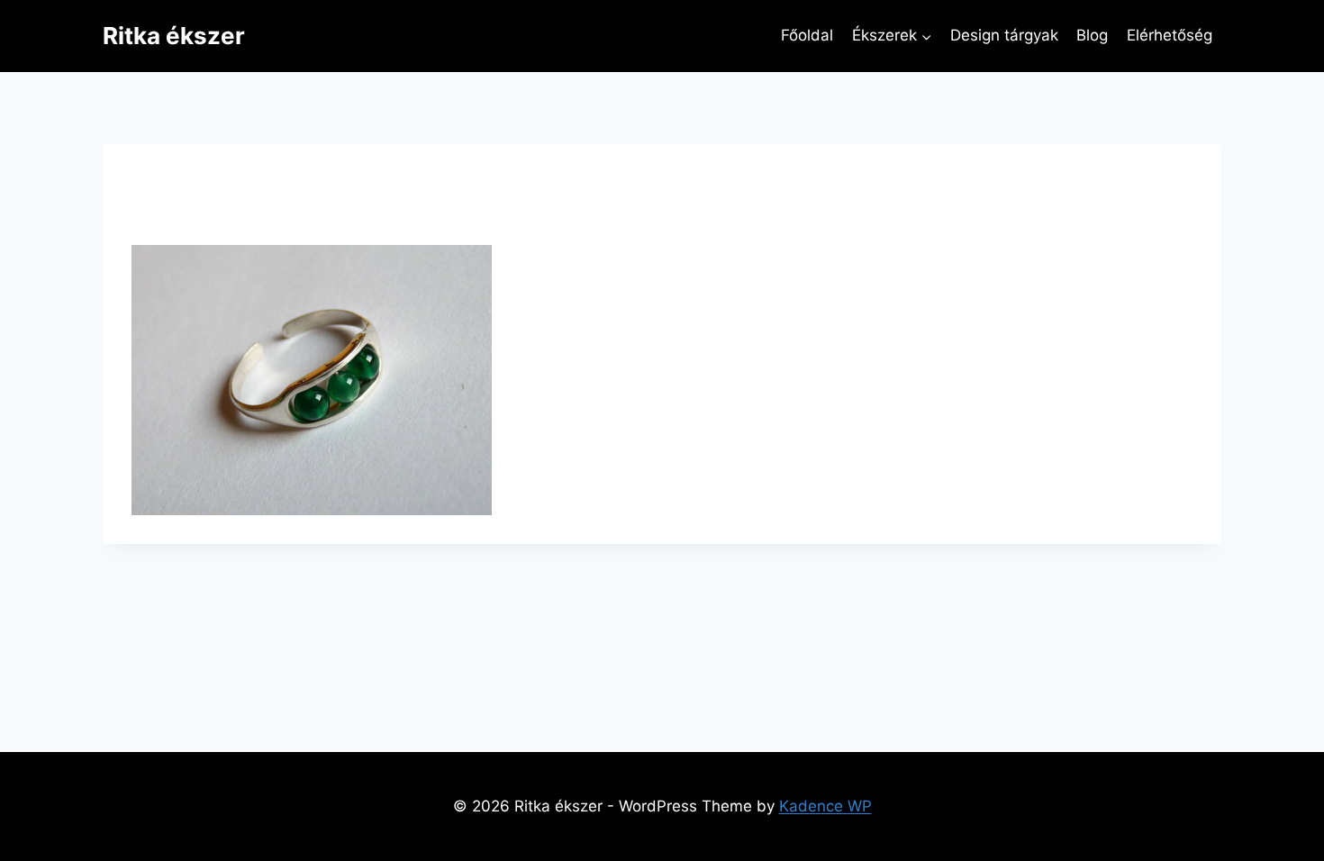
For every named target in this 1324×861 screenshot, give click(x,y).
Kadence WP (825, 806)
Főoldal (807, 35)
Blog (1092, 35)
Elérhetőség (1169, 35)
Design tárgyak (1004, 35)
